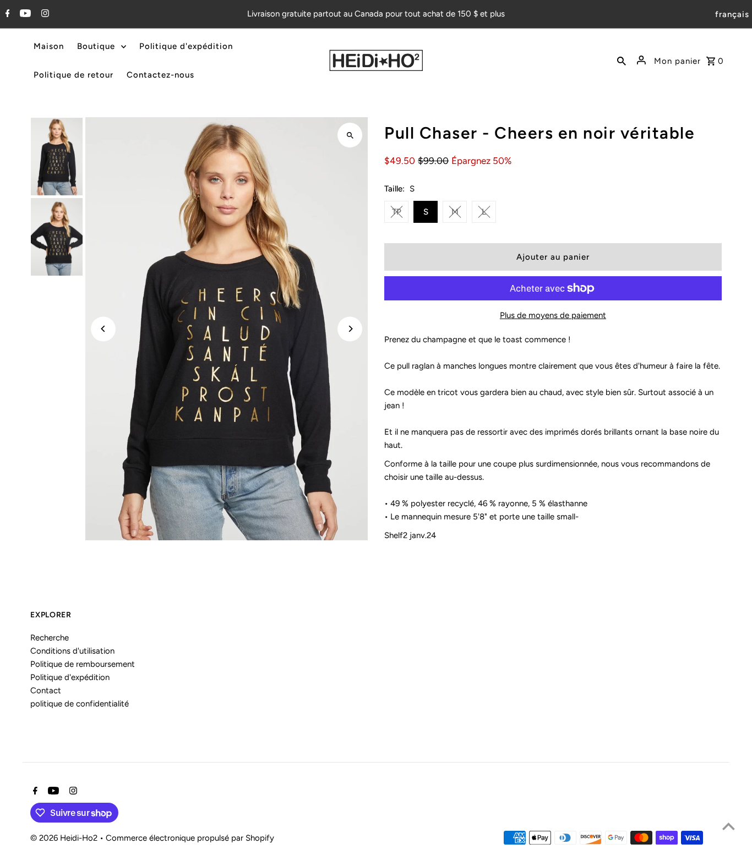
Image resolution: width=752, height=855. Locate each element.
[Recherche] (621, 60)
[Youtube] (24, 14)
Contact (45, 690)
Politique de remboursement (82, 664)
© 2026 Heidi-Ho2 (65, 838)
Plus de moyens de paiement (553, 315)
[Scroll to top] (728, 826)
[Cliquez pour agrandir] (349, 135)
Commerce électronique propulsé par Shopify (190, 838)
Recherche (49, 638)
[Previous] (103, 328)
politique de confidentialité (79, 704)
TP (396, 212)
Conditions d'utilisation (72, 651)
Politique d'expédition (70, 677)
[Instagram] (44, 14)
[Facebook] (6, 14)
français (732, 14)
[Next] (349, 328)
